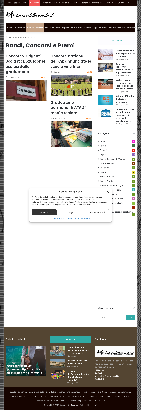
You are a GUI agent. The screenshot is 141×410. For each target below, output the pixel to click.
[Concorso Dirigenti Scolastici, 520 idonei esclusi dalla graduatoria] (26, 90)
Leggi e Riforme (107, 163)
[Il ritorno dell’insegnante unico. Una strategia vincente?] (57, 374)
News (102, 141)
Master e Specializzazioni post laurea (116, 212)
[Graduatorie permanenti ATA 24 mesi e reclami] (71, 134)
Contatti (98, 373)
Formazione (76, 27)
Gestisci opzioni (97, 212)
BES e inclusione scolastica (112, 203)
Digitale (65, 27)
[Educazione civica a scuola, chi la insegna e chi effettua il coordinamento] (105, 113)
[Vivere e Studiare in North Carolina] (57, 363)
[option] (26, 361)
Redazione (99, 370)
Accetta (44, 212)
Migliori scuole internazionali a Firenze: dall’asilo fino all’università (124, 84)
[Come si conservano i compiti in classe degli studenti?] (105, 67)
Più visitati (117, 40)
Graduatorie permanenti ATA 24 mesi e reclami (69, 107)
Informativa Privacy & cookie (107, 376)
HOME (10, 27)
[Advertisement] (119, 264)
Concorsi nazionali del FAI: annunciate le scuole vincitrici (71, 61)
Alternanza (19, 27)
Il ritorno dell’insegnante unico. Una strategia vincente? (78, 375)
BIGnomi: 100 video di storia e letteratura (125, 99)
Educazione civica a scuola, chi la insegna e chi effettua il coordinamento (125, 115)
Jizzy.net (74, 405)
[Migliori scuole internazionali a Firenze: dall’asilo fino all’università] (105, 84)
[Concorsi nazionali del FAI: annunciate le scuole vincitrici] (71, 85)
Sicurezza (131, 27)
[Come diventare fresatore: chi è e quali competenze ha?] (57, 351)
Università (104, 168)
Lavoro (87, 27)
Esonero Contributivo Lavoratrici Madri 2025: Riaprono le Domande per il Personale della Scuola (83, 3)
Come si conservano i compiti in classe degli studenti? (124, 68)
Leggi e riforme (100, 27)
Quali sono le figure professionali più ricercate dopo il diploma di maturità (24, 369)
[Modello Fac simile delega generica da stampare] (105, 54)
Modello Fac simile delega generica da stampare (125, 53)
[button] (107, 191)
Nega (70, 212)
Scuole (112, 27)
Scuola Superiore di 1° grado (112, 185)
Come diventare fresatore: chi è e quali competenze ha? (78, 350)
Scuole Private (106, 181)
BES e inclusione (52, 27)
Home (10, 37)
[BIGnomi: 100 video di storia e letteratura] (105, 100)
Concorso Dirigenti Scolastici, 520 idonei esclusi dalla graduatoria (25, 63)
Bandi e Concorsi (35, 27)
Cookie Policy (56, 218)
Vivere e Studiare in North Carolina (77, 362)
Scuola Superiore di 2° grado (112, 159)
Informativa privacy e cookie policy (76, 218)
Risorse (121, 27)
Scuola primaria (107, 177)
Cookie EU (99, 379)
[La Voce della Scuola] (30, 14)
